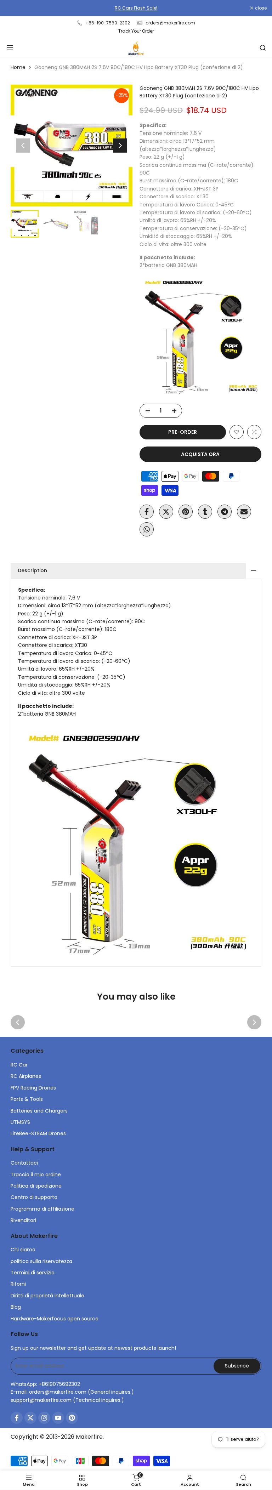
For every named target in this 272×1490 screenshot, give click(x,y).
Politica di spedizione (36, 1185)
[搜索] (262, 47)
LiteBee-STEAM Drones (38, 1133)
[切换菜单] (10, 48)
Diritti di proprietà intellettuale (47, 1295)
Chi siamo (23, 1249)
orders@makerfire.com (170, 23)
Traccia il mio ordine (36, 1174)
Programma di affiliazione (42, 1208)
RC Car (19, 1064)
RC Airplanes (26, 1076)
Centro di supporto (34, 1197)
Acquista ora (200, 454)
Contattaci (24, 1162)
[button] (237, 432)
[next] (120, 145)
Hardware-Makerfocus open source (54, 1318)
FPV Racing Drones (33, 1087)
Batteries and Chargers (39, 1110)
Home (18, 67)
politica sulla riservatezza (41, 1261)
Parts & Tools (27, 1099)
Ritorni (18, 1283)
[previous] (23, 145)
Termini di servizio (33, 1272)
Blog (16, 1306)
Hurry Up (237, 8)
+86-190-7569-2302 (107, 23)
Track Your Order (136, 31)
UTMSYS (20, 1122)
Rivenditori (23, 1220)
